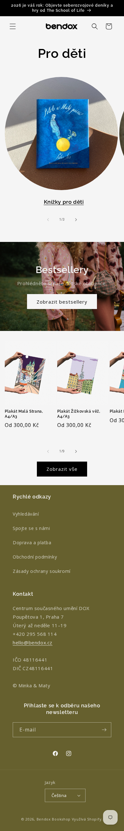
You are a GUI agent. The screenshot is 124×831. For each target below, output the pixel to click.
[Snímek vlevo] (48, 220)
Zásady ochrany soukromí (42, 571)
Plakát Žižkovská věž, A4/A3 (78, 414)
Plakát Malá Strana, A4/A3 (24, 414)
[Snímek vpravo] (76, 220)
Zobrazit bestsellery (62, 302)
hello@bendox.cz (32, 642)
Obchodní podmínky (35, 557)
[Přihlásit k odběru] (104, 729)
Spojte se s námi (31, 528)
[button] (13, 26)
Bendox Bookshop (54, 819)
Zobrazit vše (62, 469)
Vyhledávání (26, 514)
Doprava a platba (32, 542)
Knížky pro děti (64, 202)
